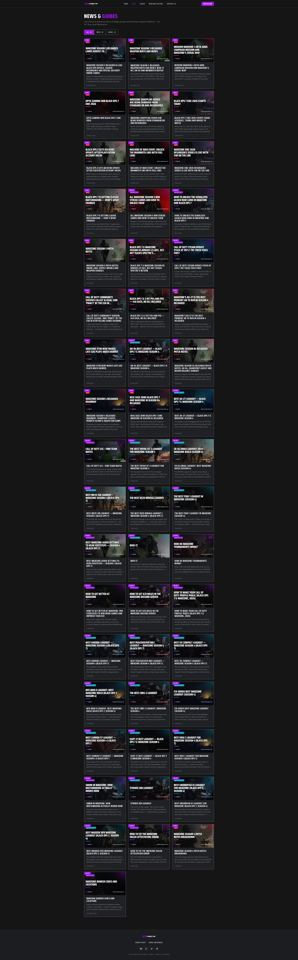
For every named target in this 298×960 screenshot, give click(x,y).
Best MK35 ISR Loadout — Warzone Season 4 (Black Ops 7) (104, 514)
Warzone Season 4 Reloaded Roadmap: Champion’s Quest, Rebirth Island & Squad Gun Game (103, 418)
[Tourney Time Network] (91, 4)
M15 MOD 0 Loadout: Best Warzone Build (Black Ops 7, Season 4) (104, 710)
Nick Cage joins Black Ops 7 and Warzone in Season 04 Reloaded (146, 417)
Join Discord (207, 4)
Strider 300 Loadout (140, 803)
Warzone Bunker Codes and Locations (100, 899)
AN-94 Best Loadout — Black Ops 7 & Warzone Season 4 (148, 367)
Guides (142, 4)
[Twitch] (146, 949)
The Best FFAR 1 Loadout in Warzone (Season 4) (192, 514)
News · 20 (100, 32)
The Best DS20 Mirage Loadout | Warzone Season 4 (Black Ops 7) (146, 514)
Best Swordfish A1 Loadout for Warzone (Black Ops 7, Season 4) (190, 804)
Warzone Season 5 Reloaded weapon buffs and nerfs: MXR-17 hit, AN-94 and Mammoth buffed (147, 67)
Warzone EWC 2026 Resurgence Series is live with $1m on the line (191, 169)
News (134, 4)
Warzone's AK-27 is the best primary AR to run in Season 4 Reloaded (190, 318)
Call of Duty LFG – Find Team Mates (104, 466)
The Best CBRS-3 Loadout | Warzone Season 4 (148, 710)
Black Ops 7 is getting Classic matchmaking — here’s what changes (101, 218)
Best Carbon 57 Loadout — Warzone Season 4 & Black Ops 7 (104, 757)
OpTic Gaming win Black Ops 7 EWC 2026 (103, 119)
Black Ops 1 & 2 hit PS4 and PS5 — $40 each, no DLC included (147, 317)
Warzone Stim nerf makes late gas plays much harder (104, 367)
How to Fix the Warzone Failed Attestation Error (146, 852)
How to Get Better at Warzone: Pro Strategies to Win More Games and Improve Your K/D (104, 613)
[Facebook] (157, 949)
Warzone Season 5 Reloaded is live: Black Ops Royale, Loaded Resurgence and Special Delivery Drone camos (104, 69)
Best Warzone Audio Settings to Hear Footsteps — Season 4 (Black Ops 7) (104, 563)
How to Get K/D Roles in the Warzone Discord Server (144, 612)
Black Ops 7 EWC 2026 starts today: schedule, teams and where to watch (192, 120)
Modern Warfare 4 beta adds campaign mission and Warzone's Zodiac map (191, 67)
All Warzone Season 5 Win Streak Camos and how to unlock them (147, 217)
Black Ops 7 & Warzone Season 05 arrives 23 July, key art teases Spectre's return (147, 268)
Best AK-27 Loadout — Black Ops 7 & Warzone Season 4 (192, 417)
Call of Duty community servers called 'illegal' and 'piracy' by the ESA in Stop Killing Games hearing (104, 318)
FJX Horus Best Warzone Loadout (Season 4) (191, 710)
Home (126, 4)
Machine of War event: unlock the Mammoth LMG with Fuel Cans (148, 169)
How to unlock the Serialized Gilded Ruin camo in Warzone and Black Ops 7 (191, 218)
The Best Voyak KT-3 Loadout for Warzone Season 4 (147, 467)
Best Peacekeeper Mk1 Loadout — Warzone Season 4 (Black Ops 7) (147, 662)
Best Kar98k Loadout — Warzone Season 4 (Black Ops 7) (103, 662)
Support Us (171, 4)
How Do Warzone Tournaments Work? (190, 562)
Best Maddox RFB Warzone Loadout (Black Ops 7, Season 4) (104, 852)
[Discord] (141, 949)
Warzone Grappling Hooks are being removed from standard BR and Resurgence (147, 120)
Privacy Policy (140, 942)
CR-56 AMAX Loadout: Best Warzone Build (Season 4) (192, 467)
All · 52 (89, 32)
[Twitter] (152, 949)
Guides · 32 (112, 32)
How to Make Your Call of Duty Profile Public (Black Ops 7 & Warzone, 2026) (190, 613)
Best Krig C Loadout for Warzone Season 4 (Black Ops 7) (191, 757)
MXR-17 (134, 561)
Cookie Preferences (156, 942)
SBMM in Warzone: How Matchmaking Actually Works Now (104, 804)
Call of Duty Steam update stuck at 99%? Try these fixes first (192, 267)
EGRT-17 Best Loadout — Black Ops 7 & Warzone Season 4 (148, 757)
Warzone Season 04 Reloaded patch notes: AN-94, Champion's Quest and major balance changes (193, 368)
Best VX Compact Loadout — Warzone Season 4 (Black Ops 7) (190, 662)
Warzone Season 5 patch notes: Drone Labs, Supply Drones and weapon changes (102, 268)
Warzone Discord (156, 4)
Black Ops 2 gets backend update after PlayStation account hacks (103, 169)
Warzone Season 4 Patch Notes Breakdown (190, 852)
